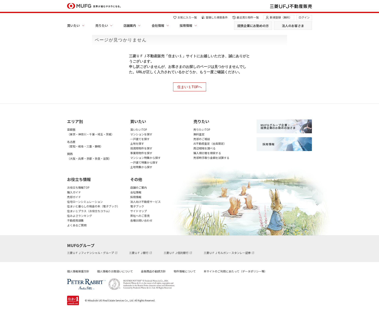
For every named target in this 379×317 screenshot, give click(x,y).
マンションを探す (141, 134)
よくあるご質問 (76, 225)
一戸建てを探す (140, 139)
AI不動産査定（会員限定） (209, 143)
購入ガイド (74, 192)
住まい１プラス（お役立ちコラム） (89, 211)
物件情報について (185, 271)
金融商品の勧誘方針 (153, 271)
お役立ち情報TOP (78, 187)
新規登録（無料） (281, 17)
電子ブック (137, 206)
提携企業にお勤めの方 (253, 25)
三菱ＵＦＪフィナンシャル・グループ (90, 252)
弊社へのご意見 (140, 216)
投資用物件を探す (141, 148)
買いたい (73, 25)
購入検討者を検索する (207, 153)
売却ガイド (74, 197)
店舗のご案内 (138, 187)
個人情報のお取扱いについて (115, 271)
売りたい (101, 25)
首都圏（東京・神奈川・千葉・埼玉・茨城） (90, 132)
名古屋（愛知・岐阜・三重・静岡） (85, 144)
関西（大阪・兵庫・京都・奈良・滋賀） (89, 156)
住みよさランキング (79, 216)
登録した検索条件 (217, 17)
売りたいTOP (201, 129)
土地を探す (137, 143)
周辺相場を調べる (204, 148)
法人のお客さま (293, 25)
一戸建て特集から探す (144, 162)
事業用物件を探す (141, 153)
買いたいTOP (138, 129)
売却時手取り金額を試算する (211, 158)
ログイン (304, 17)
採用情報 (186, 25)
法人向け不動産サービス (145, 202)
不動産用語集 (75, 220)
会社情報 (158, 25)
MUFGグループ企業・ (278, 126)
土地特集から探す (141, 167)
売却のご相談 (201, 139)
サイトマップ (138, 211)
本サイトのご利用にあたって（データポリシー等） (235, 271)
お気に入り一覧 (187, 17)
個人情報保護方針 (78, 271)
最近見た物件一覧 (248, 17)
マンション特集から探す (145, 158)
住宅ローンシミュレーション (85, 202)
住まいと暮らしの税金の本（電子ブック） (93, 206)
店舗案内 (129, 25)
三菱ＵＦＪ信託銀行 (176, 252)
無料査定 (199, 134)
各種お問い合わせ (141, 220)
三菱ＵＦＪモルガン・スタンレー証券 (227, 252)
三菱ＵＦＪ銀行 (139, 252)
